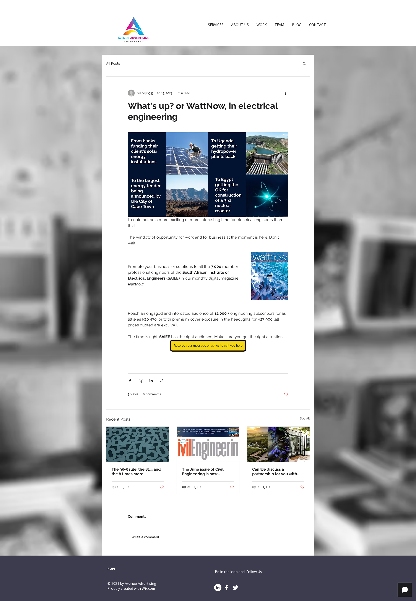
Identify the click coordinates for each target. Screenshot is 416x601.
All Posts (113, 63)
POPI (111, 568)
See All (305, 418)
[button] (304, 63)
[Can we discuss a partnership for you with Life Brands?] (278, 444)
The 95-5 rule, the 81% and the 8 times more (136, 471)
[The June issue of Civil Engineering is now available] (208, 444)
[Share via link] (162, 381)
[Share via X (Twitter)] (140, 381)
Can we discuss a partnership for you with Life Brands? (274, 471)
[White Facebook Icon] (226, 587)
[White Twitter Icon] (235, 587)
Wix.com (148, 588)
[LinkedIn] (217, 587)
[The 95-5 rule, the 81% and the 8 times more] (137, 444)
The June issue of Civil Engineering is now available (203, 471)
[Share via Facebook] (130, 381)
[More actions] (285, 93)
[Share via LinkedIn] (151, 381)
